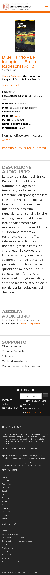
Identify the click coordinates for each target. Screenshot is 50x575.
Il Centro (5, 487)
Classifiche (6, 545)
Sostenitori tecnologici (11, 555)
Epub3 (4, 491)
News (4, 505)
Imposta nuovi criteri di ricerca (24, 148)
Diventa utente (11, 346)
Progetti (5, 501)
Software (7, 356)
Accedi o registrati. (30, 323)
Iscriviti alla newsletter (10, 404)
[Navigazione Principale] (46, 6)
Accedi (4, 519)
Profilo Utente (7, 515)
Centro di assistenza (14, 361)
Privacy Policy (7, 558)
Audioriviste (6, 484)
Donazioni (6, 512)
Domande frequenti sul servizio (21, 366)
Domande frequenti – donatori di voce (17, 541)
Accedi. (7, 140)
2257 (17, 115)
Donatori (5, 494)
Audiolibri (16, 75)
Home (5, 75)
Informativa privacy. (35, 412)
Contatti (5, 508)
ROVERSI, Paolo (11, 85)
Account (5, 551)
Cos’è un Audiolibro (14, 351)
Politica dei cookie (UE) (10, 562)
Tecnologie (6, 498)
